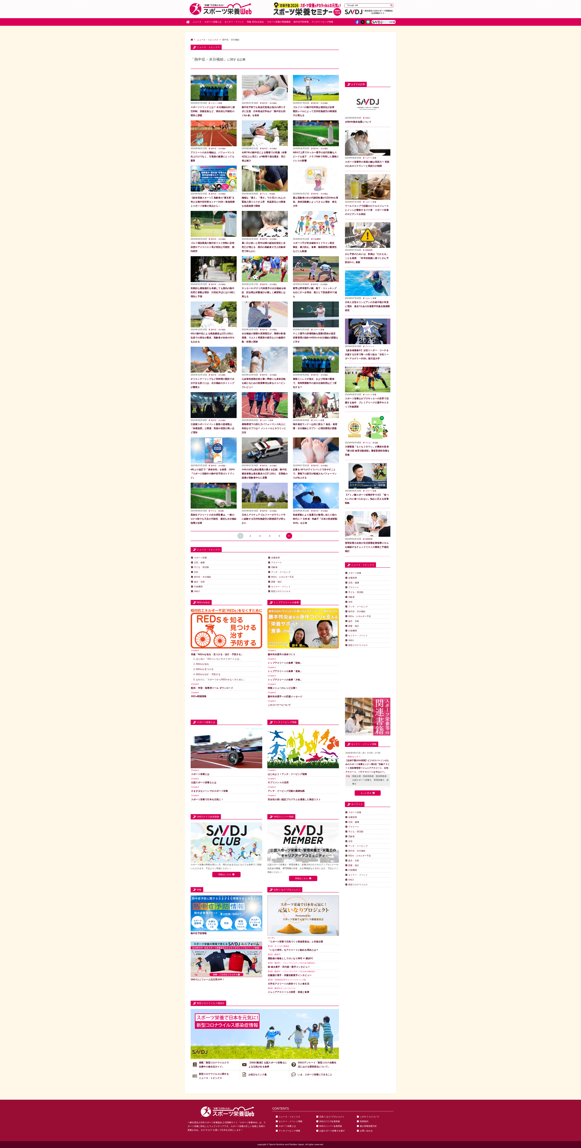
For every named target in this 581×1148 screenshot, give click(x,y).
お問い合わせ (366, 1131)
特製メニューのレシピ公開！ (283, 688)
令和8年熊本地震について (358, 122)
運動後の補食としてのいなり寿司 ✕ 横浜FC (290, 958)
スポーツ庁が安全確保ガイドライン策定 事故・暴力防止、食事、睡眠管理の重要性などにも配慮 (315, 247)
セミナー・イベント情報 (290, 1121)
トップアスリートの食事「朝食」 (285, 663)
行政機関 (317, 239)
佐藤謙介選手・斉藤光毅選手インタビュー (290, 975)
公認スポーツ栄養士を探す (332, 1131)
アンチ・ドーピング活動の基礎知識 (286, 791)
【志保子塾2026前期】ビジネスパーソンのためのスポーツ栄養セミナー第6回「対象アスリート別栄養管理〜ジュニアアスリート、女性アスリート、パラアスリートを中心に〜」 (367, 766)
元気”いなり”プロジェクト (332, 1116)
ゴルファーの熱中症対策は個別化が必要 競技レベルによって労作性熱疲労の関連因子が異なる (315, 111)
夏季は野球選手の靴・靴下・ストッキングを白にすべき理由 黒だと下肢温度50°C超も (315, 292)
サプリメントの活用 (278, 782)
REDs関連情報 (199, 696)
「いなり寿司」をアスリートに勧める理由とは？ (293, 950)
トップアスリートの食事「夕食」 (285, 679)
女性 (196, 572)
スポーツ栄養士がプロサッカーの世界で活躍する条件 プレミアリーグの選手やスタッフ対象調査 (367, 402)
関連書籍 (278, 22)
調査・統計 (276, 582)
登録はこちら (224, 874)
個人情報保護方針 (368, 1126)
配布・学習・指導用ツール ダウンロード (212, 688)
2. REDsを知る (201, 664)
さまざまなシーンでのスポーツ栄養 (209, 791)
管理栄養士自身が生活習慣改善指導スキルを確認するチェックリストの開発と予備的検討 (367, 547)
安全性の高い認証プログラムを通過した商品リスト (294, 799)
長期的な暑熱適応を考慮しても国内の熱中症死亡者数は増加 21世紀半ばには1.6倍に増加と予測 (213, 292)
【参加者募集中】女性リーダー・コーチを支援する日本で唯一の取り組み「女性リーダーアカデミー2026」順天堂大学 (367, 354)
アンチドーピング (322, 22)
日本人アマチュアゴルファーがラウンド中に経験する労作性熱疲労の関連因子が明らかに (264, 518)
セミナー (234, 22)
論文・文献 (199, 582)
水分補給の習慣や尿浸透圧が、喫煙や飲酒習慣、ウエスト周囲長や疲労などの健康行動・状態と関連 (264, 337)
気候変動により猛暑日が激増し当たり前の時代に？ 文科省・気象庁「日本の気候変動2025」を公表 (315, 518)
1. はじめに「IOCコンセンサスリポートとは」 (217, 659)
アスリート (276, 562)
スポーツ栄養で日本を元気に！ (207, 799)
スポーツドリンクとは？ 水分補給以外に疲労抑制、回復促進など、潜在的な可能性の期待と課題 (213, 111)
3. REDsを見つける (203, 669)
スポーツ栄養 (216, 103)
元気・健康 (199, 562)
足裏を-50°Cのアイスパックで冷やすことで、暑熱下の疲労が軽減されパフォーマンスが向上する (315, 473)
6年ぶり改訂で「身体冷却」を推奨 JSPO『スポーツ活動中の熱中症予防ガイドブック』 (213, 473)
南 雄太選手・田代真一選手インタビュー (289, 967)
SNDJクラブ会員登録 (329, 1121)
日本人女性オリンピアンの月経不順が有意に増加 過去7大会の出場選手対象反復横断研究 (367, 306)
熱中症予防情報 (301, 22)
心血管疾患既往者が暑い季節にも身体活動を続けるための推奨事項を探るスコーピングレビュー (264, 383)
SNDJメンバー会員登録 (330, 1126)
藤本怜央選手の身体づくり (281, 654)
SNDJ (197, 591)
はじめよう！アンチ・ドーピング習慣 (287, 774)
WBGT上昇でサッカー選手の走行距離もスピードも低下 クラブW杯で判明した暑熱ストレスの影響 (316, 156)
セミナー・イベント (280, 586)
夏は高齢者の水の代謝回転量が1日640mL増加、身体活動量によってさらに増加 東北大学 (315, 201)
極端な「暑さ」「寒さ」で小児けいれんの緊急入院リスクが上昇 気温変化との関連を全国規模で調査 (264, 201)
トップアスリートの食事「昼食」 (285, 671)
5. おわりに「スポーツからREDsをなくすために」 (219, 679)
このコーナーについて (279, 705)
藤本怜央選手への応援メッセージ (285, 696)
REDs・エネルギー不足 (282, 577)
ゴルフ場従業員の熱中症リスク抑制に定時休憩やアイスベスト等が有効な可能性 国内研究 (212, 247)
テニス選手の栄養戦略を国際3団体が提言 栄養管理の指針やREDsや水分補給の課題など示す (315, 337)
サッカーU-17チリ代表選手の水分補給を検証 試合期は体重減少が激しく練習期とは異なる (264, 292)
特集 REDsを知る (255, 22)
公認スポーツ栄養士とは (203, 782)
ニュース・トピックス (207, 39)
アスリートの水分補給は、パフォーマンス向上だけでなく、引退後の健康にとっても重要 (212, 156)
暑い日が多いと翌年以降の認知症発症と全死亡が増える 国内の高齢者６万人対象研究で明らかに (264, 247)
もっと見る (366, 793)
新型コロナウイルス (280, 591)
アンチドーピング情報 (289, 1131)
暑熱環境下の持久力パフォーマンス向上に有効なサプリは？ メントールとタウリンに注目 (264, 428)
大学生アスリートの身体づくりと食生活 (288, 983)
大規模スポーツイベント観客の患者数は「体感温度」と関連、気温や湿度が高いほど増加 (212, 428)
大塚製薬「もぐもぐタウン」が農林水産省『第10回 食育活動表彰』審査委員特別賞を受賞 (367, 450)
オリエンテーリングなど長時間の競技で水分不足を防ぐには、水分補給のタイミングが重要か (212, 383)
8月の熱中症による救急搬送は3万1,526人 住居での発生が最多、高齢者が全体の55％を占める (213, 337)
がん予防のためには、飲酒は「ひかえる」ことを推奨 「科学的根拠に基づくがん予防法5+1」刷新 (367, 258)
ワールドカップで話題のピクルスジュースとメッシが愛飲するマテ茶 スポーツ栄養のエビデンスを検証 (367, 210)
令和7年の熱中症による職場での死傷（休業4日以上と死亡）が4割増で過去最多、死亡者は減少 (264, 156)
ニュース (197, 22)
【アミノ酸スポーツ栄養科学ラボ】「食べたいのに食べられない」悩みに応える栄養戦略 (367, 498)
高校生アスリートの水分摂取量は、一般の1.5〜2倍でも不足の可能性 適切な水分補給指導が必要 (213, 518)
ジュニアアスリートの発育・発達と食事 (288, 992)
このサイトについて (369, 1116)
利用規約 (364, 1121)
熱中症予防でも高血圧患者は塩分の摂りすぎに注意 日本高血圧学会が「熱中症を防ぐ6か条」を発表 (264, 111)
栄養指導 (275, 557)
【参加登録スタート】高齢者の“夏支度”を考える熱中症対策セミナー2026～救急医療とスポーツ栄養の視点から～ (213, 201)
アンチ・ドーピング (280, 572)
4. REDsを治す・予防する (206, 674)
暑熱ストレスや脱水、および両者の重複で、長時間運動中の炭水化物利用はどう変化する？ (315, 383)
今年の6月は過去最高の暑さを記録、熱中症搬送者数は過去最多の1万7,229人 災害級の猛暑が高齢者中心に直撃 (265, 473)
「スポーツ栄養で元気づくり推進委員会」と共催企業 (295, 941)
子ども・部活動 (268, 194)
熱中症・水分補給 (269, 103)
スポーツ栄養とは (213, 22)
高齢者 (274, 567)
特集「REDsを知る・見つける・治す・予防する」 (217, 654)
